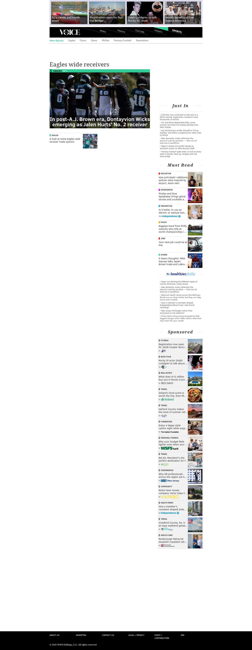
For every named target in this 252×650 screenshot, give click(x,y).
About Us (54, 635)
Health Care (167, 535)
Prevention (166, 206)
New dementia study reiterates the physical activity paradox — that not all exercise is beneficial (178, 140)
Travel (164, 389)
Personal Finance (169, 437)
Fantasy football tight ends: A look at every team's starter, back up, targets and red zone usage (180, 154)
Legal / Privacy (136, 635)
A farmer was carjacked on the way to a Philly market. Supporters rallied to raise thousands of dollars (179, 117)
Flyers (83, 40)
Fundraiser (166, 421)
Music (164, 222)
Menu (54, 32)
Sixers (94, 40)
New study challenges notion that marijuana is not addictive (176, 311)
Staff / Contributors (162, 636)
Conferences (167, 470)
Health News (167, 502)
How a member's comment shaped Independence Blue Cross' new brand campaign (177, 305)
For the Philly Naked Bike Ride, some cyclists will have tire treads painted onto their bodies (179, 124)
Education (166, 173)
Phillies (105, 40)
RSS (182, 635)
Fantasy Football (122, 40)
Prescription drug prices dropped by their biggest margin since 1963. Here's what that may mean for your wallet (180, 318)
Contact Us (108, 635)
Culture (139, 31)
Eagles (71, 40)
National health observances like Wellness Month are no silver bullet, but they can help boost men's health (180, 297)
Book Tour (166, 356)
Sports (177, 31)
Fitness (164, 340)
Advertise (81, 635)
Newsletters (142, 40)
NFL (65, 70)
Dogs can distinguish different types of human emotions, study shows (178, 282)
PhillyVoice (69, 32)
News (103, 31)
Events (158, 31)
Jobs (163, 238)
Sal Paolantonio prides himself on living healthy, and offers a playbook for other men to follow (180, 132)
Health (121, 31)
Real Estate (166, 373)
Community (166, 486)
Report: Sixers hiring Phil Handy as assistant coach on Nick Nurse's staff (177, 147)
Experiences (167, 189)
